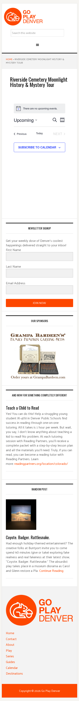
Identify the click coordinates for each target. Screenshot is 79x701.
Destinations (14, 673)
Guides (10, 662)
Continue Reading (51, 570)
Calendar (12, 668)
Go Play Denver (39, 17)
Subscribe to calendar (37, 147)
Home (9, 59)
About (10, 644)
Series (10, 656)
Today (39, 133)
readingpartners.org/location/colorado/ (41, 463)
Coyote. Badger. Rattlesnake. (28, 537)
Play (9, 650)
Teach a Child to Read (22, 408)
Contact (11, 639)
